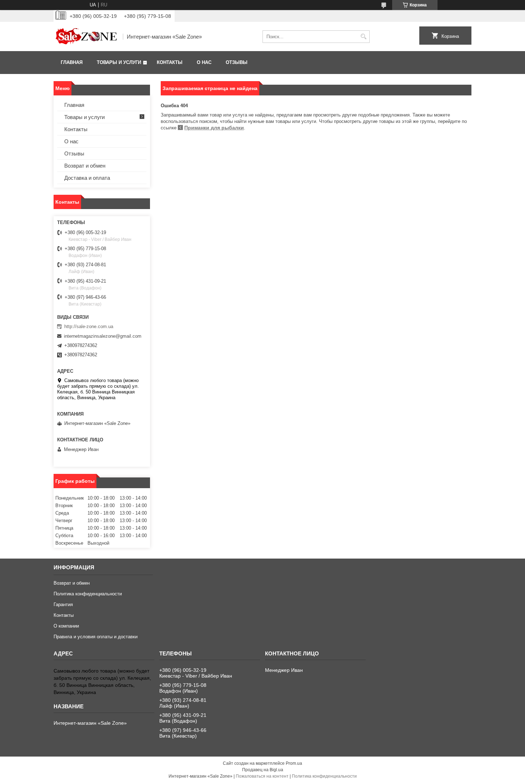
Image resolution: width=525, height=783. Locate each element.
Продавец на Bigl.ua (262, 769)
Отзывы (237, 62)
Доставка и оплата (87, 178)
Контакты (169, 62)
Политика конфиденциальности (88, 593)
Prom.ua (294, 763)
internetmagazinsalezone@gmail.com (102, 336)
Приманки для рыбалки (214, 127)
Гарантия (63, 604)
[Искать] (363, 36)
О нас (204, 62)
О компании (66, 626)
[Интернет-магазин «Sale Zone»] (86, 36)
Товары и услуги (119, 62)
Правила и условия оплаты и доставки (96, 636)
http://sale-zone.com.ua (88, 326)
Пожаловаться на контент (262, 776)
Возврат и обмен (84, 166)
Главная (71, 62)
